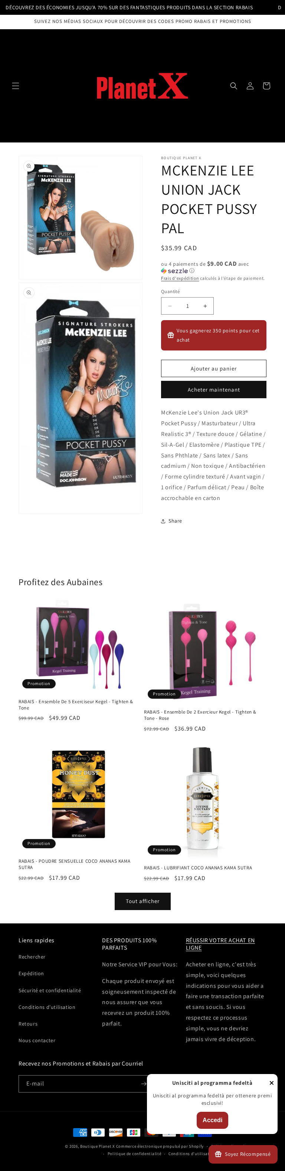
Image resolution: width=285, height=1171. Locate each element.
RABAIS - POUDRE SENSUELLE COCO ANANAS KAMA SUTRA (74, 864)
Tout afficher (143, 901)
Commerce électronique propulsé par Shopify (160, 1146)
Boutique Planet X (97, 1146)
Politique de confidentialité (134, 1153)
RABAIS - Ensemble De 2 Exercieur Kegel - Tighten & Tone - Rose (200, 715)
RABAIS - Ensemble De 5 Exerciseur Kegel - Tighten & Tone (76, 705)
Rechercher (32, 956)
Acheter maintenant (214, 389)
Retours (28, 1023)
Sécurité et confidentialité (50, 990)
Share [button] (175, 520)
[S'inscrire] (143, 1084)
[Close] (272, 1083)
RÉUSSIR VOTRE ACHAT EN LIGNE (220, 944)
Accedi (212, 1120)
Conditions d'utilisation (47, 1007)
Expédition (31, 973)
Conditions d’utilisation (192, 1153)
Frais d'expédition (180, 278)
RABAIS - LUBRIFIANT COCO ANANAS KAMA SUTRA (198, 868)
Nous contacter (37, 1040)
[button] (15, 86)
